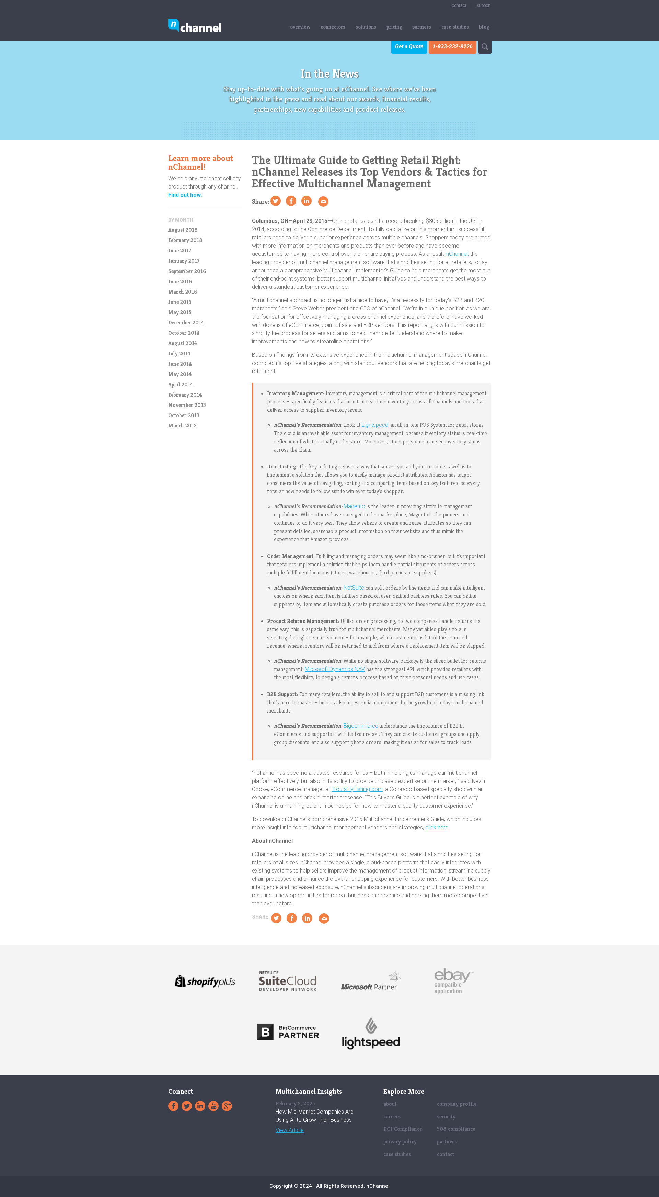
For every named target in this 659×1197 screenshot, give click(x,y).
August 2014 (182, 343)
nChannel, (457, 254)
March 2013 (182, 426)
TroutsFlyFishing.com (357, 789)
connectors (333, 26)
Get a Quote (409, 46)
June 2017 (179, 251)
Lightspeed (375, 425)
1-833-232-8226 (452, 46)
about (389, 1103)
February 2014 (185, 395)
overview (300, 26)
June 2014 (180, 364)
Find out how (184, 195)
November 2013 (187, 405)
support (484, 5)
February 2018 (185, 240)
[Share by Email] (323, 201)
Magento (354, 506)
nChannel (194, 26)
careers (392, 1116)
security (446, 1116)
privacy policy (400, 1141)
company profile (456, 1103)
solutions (366, 26)
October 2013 (183, 415)
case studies (455, 26)
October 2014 (184, 333)
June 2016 (180, 281)
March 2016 (182, 292)
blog (484, 26)
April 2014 (180, 384)
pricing (394, 26)
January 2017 (183, 261)
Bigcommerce (361, 725)
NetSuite (354, 587)
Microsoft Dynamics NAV (335, 669)
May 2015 (180, 312)
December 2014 (186, 323)
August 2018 (183, 230)
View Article (290, 1130)
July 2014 (179, 354)
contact (459, 5)
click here (436, 827)
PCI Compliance (402, 1128)
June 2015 (180, 302)
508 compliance (456, 1128)
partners (421, 26)
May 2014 (180, 374)
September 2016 (187, 271)
